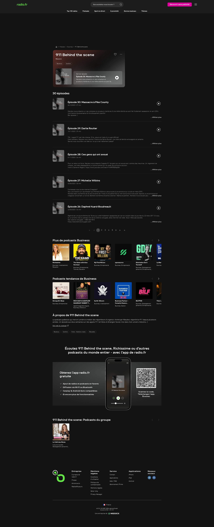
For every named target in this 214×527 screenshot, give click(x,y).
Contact (112, 475)
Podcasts (86, 11)
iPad (130, 478)
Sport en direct (99, 11)
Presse (74, 480)
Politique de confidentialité (95, 484)
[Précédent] (152, 239)
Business (59, 63)
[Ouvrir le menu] (195, 4)
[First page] (89, 230)
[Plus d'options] (121, 54)
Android (131, 481)
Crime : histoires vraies (78, 332)
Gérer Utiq (94, 491)
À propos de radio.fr (76, 476)
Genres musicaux (130, 11)
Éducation (92, 332)
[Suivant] (158, 239)
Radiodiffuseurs (77, 486)
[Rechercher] (120, 4)
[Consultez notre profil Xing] (154, 478)
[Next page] (120, 230)
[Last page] (124, 230)
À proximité (114, 11)
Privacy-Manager (96, 494)
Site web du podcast (60, 326)
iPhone (131, 475)
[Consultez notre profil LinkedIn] (149, 478)
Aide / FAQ (113, 481)
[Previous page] (94, 230)
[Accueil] (56, 47)
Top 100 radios (72, 11)
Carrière (68, 63)
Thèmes (144, 11)
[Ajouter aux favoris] (115, 54)
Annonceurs (76, 483)
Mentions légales (96, 488)
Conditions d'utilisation (95, 478)
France (108, 505)
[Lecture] (117, 77)
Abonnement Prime (116, 484)
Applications (114, 478)
